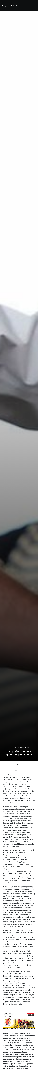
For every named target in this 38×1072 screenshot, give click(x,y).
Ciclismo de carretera (19, 747)
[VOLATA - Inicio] (9, 5)
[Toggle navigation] (34, 5)
